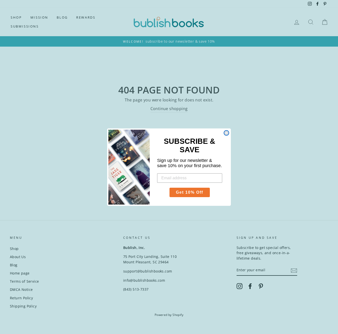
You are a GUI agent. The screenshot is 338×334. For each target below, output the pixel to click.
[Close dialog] (226, 132)
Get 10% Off (189, 192)
